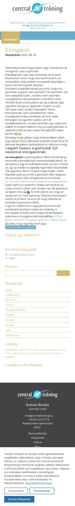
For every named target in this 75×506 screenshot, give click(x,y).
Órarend (10, 39)
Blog (37, 446)
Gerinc (9, 304)
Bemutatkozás (37, 433)
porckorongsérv (38, 353)
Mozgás (10, 320)
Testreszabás (16, 490)
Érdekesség (12, 294)
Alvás (8, 289)
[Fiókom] (32, 18)
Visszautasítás (41, 490)
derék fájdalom (26, 350)
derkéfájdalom (11, 350)
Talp (7, 330)
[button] (63, 273)
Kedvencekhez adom (19, 227)
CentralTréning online (22, 254)
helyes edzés (39, 350)
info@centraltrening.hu (37, 25)
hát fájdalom (51, 350)
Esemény (11, 299)
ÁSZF (37, 427)
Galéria (37, 442)
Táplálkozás (12, 335)
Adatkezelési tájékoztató (37, 423)
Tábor (12, 258)
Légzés (9, 315)
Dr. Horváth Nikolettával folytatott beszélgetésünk (36, 181)
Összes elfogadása (19, 499)
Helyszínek (37, 437)
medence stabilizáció (21, 353)
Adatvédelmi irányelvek (38, 483)
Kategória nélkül (15, 309)
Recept (9, 325)
